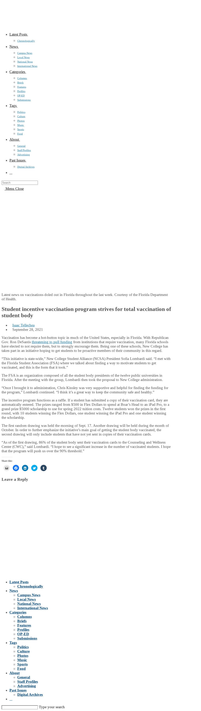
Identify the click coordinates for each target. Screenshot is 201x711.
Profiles (23, 630)
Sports (22, 664)
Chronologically (30, 586)
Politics (23, 647)
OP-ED (23, 634)
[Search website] (10, 172)
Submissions (27, 638)
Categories (17, 612)
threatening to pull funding (52, 342)
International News (32, 608)
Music (22, 660)
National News (29, 604)
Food (21, 669)
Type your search (52, 707)
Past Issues (17, 690)
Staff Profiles (27, 682)
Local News (26, 599)
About (14, 673)
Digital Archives (30, 695)
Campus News (28, 595)
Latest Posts (18, 582)
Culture (23, 651)
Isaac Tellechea (23, 325)
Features (24, 625)
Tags (13, 643)
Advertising (26, 686)
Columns (24, 617)
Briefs (21, 621)
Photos (22, 656)
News (13, 591)
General (23, 677)
